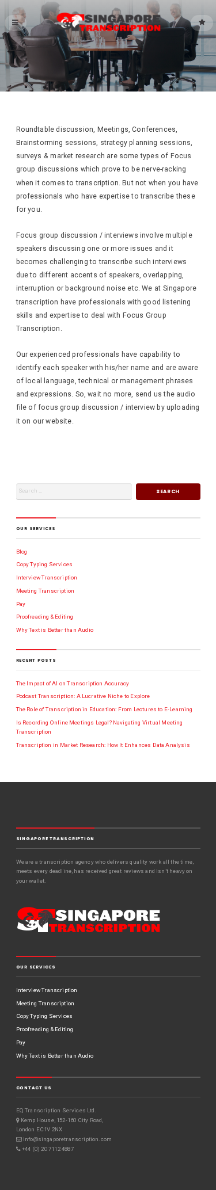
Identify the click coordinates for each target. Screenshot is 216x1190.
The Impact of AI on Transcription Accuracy (73, 683)
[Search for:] (74, 491)
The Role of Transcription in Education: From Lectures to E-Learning (104, 709)
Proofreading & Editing (45, 616)
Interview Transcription (47, 577)
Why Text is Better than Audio (54, 630)
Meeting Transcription (45, 591)
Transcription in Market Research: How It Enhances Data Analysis (103, 745)
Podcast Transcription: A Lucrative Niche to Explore (83, 696)
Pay (21, 604)
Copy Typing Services (44, 564)
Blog (22, 551)
